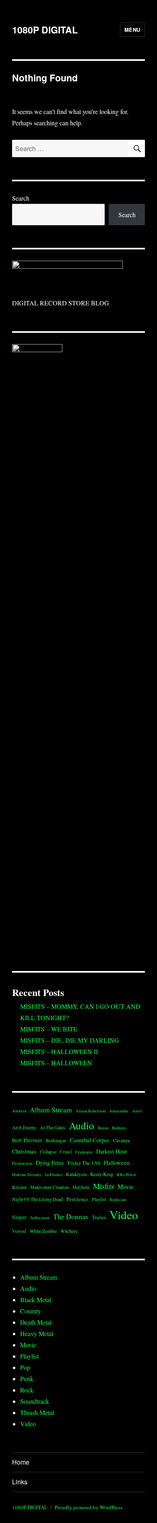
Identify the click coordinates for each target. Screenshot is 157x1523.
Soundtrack (34, 1401)
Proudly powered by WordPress (88, 1507)
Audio (81, 1125)
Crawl (66, 1152)
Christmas (24, 1151)
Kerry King (101, 1174)
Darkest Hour (111, 1151)
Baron (103, 1128)
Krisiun (19, 1187)
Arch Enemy (24, 1128)
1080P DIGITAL (45, 29)
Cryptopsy (84, 1152)
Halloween (117, 1162)
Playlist (99, 1199)
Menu (132, 29)
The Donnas (70, 1216)
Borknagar (56, 1140)
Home (20, 1462)
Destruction (22, 1163)
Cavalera (121, 1140)
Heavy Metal (36, 1333)
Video (123, 1214)
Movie (126, 1186)
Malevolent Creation (49, 1187)
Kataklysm (76, 1174)
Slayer (19, 1217)
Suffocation (40, 1217)
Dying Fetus (50, 1162)
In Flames (53, 1174)
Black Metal (35, 1299)
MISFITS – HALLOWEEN (56, 1062)
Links (19, 1481)
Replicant (117, 1199)
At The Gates (52, 1128)
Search (20, 198)
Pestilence (77, 1199)
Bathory (119, 1128)
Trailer (99, 1217)
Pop (25, 1367)
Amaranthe (118, 1111)
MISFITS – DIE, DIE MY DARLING (69, 1040)
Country (30, 1311)
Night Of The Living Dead (37, 1199)
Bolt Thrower (27, 1140)
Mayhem (80, 1187)
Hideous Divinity (26, 1174)
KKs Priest (126, 1174)
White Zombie (43, 1231)
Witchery (69, 1231)
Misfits (103, 1186)
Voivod (19, 1231)
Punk (26, 1378)
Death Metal (36, 1322)
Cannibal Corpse (89, 1140)
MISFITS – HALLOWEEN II (59, 1051)
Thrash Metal (37, 1412)
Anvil (137, 1111)
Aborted (19, 1111)
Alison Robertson (90, 1111)
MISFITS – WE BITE (48, 1029)
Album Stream (51, 1109)
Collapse (48, 1152)
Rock (26, 1390)
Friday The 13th (84, 1162)
